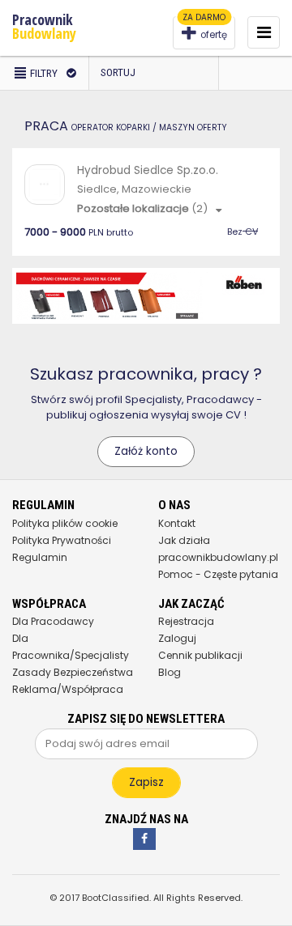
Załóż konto (146, 451)
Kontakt (176, 523)
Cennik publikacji (200, 655)
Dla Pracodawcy (53, 621)
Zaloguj (177, 638)
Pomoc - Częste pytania (218, 574)
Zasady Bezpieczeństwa (72, 672)
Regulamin (39, 557)
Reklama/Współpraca (67, 689)
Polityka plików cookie (65, 523)
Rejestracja (186, 621)
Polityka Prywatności (61, 540)
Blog (169, 672)
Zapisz (146, 782)
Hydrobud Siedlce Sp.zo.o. (147, 170)
